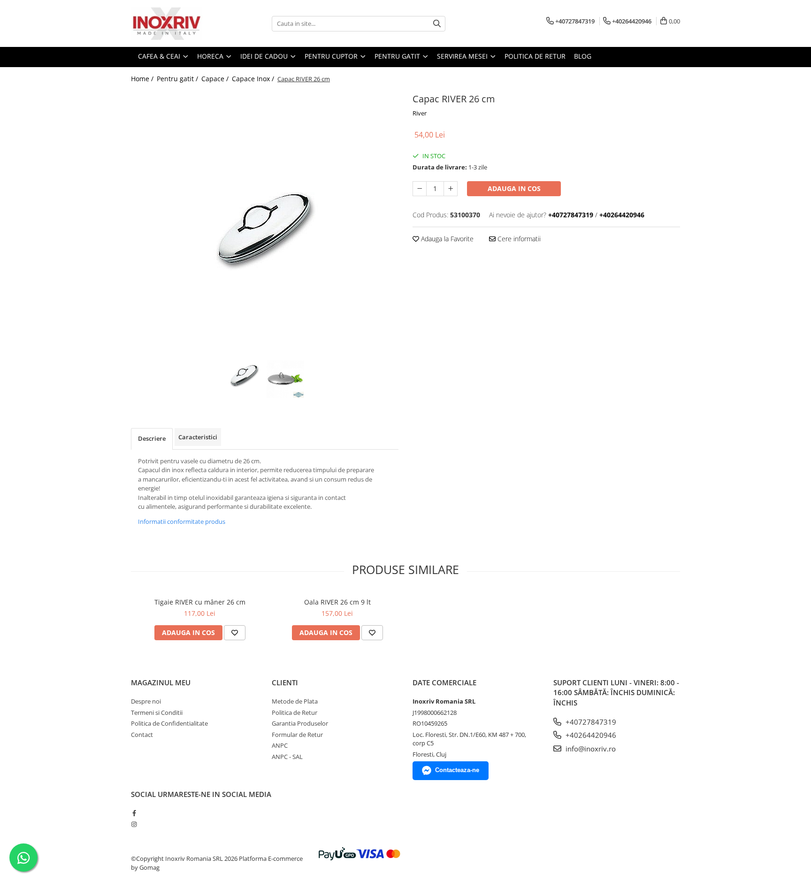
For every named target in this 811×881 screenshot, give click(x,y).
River (420, 113)
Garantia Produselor (300, 723)
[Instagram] (134, 824)
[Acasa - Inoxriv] (178, 23)
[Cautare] (436, 23)
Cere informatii (518, 238)
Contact (142, 734)
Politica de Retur (535, 56)
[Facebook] (134, 813)
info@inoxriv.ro (590, 748)
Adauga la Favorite (446, 238)
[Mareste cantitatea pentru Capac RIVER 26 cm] (451, 188)
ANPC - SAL (287, 756)
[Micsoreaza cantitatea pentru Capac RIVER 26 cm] (420, 188)
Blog (582, 56)
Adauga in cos (514, 188)
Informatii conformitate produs (181, 521)
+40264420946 (590, 735)
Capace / (215, 78)
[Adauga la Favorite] (234, 632)
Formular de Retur (297, 734)
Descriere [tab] (152, 438)
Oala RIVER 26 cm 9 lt (337, 602)
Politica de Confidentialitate (169, 723)
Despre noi (146, 701)
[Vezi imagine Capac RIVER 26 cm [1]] (285, 379)
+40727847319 (590, 722)
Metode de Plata (295, 701)
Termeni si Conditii (157, 712)
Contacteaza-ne (457, 770)
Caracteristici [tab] (197, 437)
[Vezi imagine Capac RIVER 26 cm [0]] (244, 374)
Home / (143, 78)
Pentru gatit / (178, 78)
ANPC (280, 745)
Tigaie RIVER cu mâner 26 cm (199, 602)
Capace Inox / (254, 78)
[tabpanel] (264, 224)
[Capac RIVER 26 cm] (264, 224)
